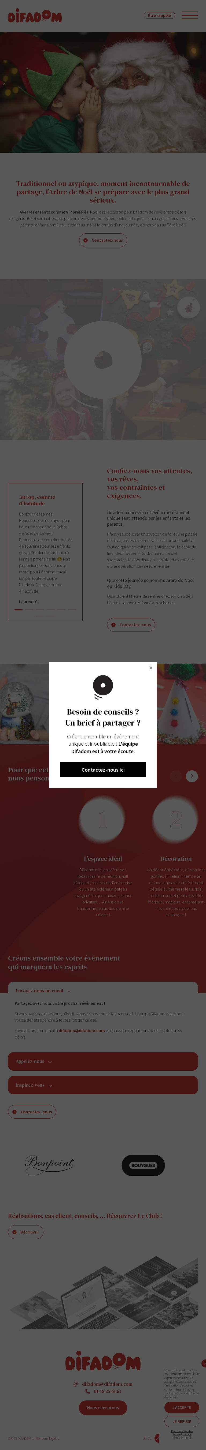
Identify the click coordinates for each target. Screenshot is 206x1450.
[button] (151, 667)
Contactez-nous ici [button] (103, 769)
